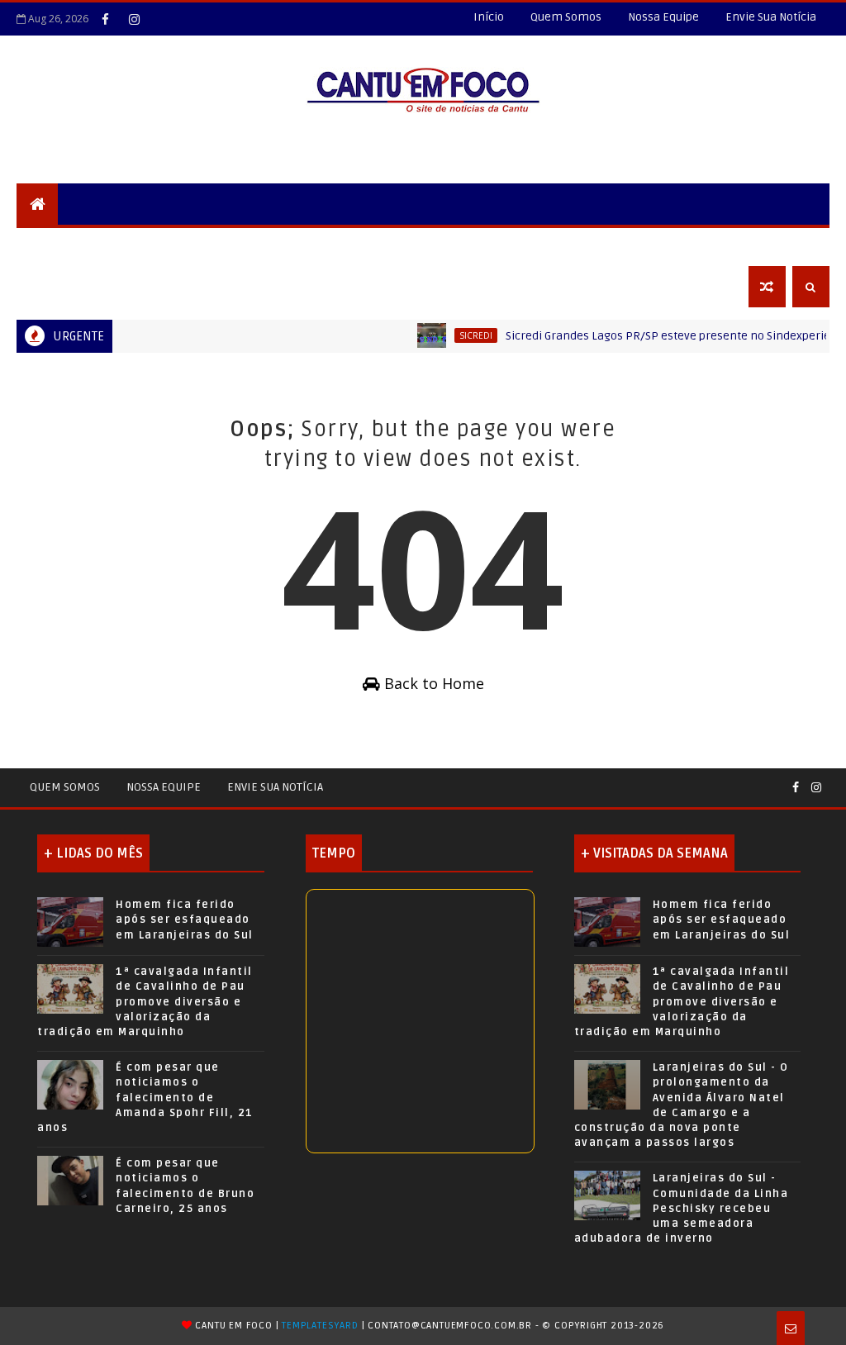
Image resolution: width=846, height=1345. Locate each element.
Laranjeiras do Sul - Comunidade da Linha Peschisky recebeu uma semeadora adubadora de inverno (681, 1208)
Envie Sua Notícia (770, 17)
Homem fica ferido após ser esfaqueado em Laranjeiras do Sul (185, 919)
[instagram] (133, 19)
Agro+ (594, 245)
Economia (666, 245)
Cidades (203, 245)
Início (488, 17)
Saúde (535, 245)
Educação (385, 245)
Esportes (465, 245)
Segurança (61, 245)
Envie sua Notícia (275, 787)
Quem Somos (565, 17)
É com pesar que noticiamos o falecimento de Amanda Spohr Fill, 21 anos (145, 1097)
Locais (137, 245)
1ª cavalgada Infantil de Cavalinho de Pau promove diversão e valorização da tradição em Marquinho (145, 1001)
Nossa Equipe (663, 17)
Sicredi (460, 335)
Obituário (59, 286)
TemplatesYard (320, 1325)
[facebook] (105, 19)
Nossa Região (291, 245)
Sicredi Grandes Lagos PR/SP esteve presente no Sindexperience (662, 336)
